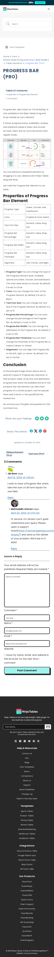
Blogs (27, 762)
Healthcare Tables (27, 834)
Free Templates (27, 767)
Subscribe (48, 726)
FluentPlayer (26, 886)
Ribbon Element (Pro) (14, 454)
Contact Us (27, 753)
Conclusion (12, 98)
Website (8, 648)
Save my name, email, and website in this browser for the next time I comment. (26, 658)
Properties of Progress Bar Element (22, 94)
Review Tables (27, 824)
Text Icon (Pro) (36, 453)
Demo (27, 771)
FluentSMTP (27, 935)
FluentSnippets (27, 940)
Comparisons (27, 776)
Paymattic (27, 927)
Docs (14, 56)
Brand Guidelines (27, 789)
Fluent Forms (27, 899)
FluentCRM (27, 895)
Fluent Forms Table (27, 860)
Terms (26, 953)
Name (8, 623)
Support (27, 785)
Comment (11, 610)
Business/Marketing (27, 829)
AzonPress (27, 931)
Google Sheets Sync (27, 855)
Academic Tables (27, 838)
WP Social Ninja (27, 922)
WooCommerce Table (27, 851)
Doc (27, 758)
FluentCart (27, 881)
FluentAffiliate (27, 890)
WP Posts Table (27, 869)
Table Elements (14, 63)
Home (6, 56)
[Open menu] (48, 9)
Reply (11, 497)
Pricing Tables (27, 820)
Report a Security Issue (27, 798)
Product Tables (27, 815)
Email (8, 636)
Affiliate (20, 953)
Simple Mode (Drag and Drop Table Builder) (26, 59)
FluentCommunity (27, 908)
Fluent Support (27, 904)
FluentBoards (27, 913)
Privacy (34, 953)
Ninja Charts (27, 864)
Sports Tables (27, 811)
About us (27, 780)
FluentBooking (27, 918)
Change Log (27, 794)
